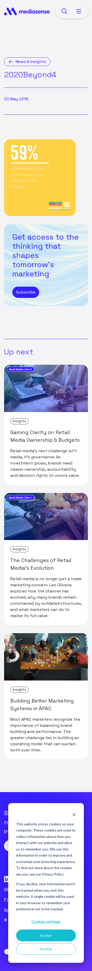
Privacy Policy (53, 874)
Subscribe (26, 292)
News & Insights (31, 61)
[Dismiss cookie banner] (74, 814)
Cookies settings (46, 921)
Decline (46, 949)
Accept (46, 935)
